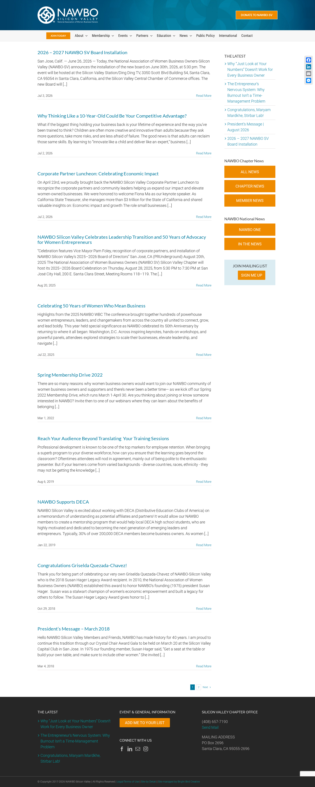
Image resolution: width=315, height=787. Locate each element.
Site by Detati (148, 781)
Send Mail (210, 727)
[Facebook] (122, 749)
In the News (250, 244)
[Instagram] (145, 749)
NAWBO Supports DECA (63, 502)
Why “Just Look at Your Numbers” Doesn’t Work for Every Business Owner (250, 69)
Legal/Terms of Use (128, 781)
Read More (204, 96)
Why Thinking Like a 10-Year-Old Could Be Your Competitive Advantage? (112, 116)
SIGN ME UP (251, 275)
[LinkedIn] (130, 749)
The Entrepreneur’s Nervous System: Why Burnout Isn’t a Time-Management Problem (75, 741)
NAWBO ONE (250, 229)
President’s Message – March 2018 (74, 629)
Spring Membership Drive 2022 (70, 375)
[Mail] (137, 749)
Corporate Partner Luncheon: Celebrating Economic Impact (98, 173)
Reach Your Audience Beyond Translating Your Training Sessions (103, 438)
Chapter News (250, 186)
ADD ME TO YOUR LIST (144, 722)
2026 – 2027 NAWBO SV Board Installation (82, 52)
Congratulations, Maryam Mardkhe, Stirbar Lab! (70, 758)
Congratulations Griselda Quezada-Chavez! (82, 565)
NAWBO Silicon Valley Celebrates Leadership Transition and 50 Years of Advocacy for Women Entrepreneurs (122, 239)
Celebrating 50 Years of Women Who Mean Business (92, 306)
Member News (250, 200)
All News (250, 172)
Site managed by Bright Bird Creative (179, 781)
